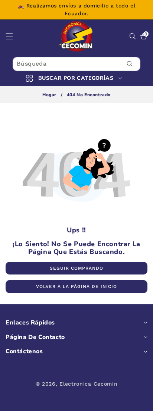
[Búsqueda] (130, 63)
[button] (14, 36)
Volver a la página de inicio (76, 286)
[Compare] (137, 402)
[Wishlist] (45, 402)
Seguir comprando (76, 268)
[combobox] (76, 63)
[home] (76, 402)
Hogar (49, 95)
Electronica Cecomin (88, 384)
